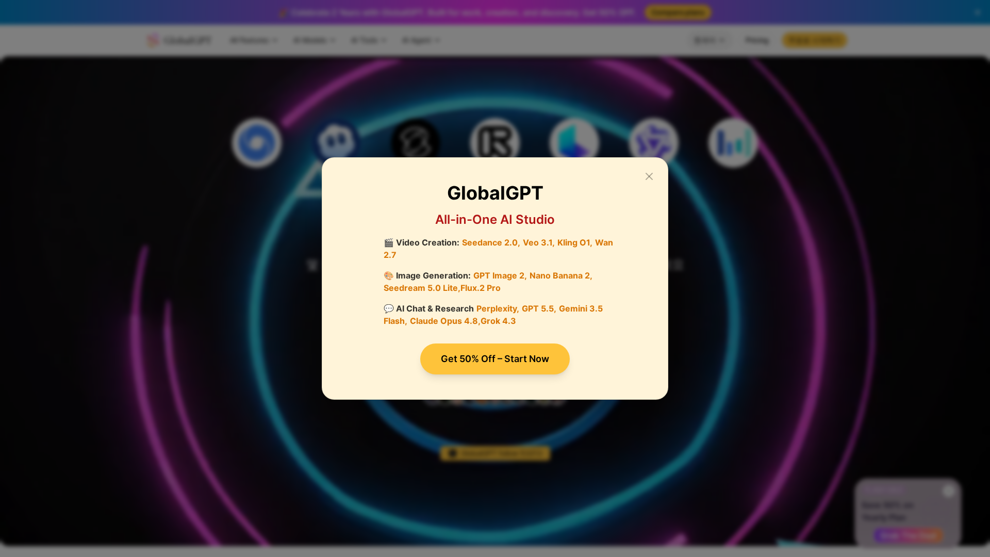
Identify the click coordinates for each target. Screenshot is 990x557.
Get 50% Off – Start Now (495, 358)
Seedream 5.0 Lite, (422, 288)
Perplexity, (497, 308)
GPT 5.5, (539, 308)
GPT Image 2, (500, 275)
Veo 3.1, (539, 242)
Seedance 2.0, (491, 242)
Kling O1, (574, 242)
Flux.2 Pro (480, 288)
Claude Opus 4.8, (445, 321)
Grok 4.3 (498, 321)
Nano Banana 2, (561, 275)
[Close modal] (649, 176)
